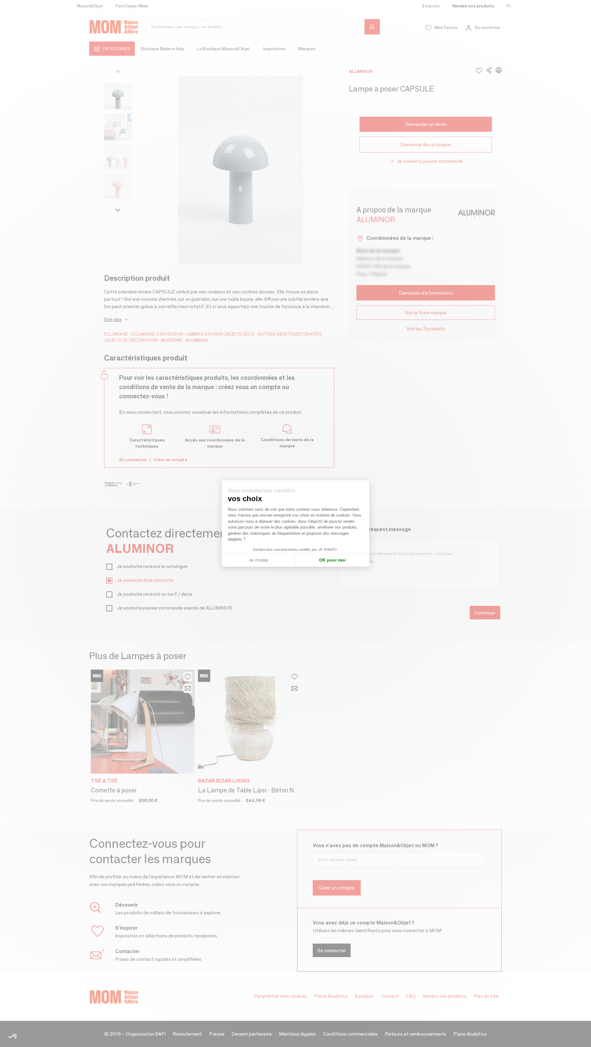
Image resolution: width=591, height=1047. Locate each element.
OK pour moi (332, 560)
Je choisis (258, 560)
